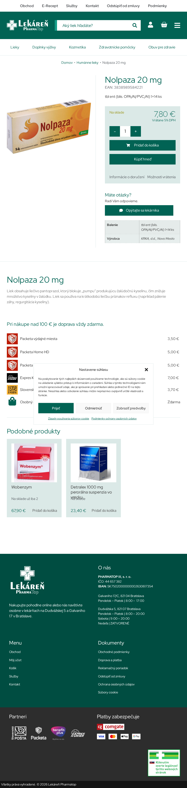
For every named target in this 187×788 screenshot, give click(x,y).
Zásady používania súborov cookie (68, 418)
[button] (146, 369)
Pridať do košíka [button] (44, 510)
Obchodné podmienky (114, 652)
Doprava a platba (110, 660)
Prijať (56, 408)
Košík (12, 668)
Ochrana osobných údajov (116, 684)
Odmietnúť (93, 408)
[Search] (135, 25)
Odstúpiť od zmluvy (111, 676)
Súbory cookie (108, 692)
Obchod (15, 652)
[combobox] (93, 25)
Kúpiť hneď (142, 159)
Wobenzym (21, 487)
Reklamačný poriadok (113, 668)
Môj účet (15, 660)
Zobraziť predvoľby (131, 408)
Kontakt (14, 684)
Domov (67, 62)
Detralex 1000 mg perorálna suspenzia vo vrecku (91, 491)
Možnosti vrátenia (161, 177)
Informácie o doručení (126, 177)
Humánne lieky (88, 62)
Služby (13, 676)
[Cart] (164, 24)
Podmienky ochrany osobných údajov (114, 418)
